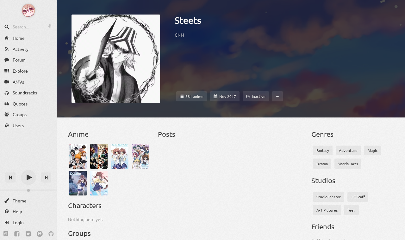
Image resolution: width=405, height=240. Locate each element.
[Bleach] (78, 156)
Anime (78, 134)
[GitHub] (51, 234)
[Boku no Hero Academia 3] (99, 156)
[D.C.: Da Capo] (140, 156)
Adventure (348, 150)
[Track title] (28, 166)
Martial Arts (348, 163)
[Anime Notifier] (28, 10)
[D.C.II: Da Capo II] (99, 183)
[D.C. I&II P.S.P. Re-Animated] (119, 156)
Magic (373, 150)
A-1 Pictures (327, 210)
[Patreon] (40, 234)
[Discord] (6, 234)
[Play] (28, 177)
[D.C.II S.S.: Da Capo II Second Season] (78, 183)
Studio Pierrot (328, 196)
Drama (322, 163)
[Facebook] (17, 234)
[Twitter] (28, 234)
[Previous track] (10, 177)
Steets (188, 20)
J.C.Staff (358, 196)
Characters (85, 205)
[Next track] (46, 177)
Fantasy (322, 150)
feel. (351, 210)
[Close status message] (395, 235)
